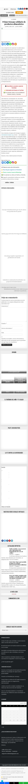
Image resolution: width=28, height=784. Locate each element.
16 (24, 714)
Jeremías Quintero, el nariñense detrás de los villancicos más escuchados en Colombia (13, 692)
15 (21, 714)
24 (3, 720)
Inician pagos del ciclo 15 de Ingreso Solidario (14, 233)
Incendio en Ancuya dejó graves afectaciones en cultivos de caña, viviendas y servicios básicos (13, 652)
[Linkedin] (7, 44)
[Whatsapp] (10, 44)
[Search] (27, 9)
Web (2, 332)
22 (21, 717)
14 (17, 714)
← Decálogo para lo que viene (8, 287)
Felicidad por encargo (13, 676)
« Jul (2, 727)
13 (14, 714)
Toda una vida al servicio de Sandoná (11, 687)
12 (10, 714)
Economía (14, 19)
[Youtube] (25, 9)
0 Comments (17, 554)
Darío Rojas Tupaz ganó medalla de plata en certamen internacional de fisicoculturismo (17, 563)
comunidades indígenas (13, 177)
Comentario (5, 306)
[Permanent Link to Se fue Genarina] (20, 388)
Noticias (14, 9)
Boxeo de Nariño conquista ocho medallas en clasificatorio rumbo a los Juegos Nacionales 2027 (17, 577)
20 (14, 717)
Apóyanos (19, 12)
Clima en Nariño (5, 506)
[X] (14, 783)
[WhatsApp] (23, 783)
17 (3, 717)
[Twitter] (18, 9)
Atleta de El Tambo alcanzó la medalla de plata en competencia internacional (13, 681)
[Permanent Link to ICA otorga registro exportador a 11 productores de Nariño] (14, 245)
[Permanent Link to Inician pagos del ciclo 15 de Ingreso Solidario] (14, 222)
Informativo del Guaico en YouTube (15, 90)
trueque (16, 179)
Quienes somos (10, 12)
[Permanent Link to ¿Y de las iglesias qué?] (14, 364)
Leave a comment (19, 26)
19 (10, 717)
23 (24, 717)
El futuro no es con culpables (7, 381)
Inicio (6, 9)
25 (6, 720)
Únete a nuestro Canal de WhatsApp (12, 172)
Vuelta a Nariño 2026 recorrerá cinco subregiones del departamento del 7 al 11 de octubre (17, 551)
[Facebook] (20, 9)
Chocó (7, 392)
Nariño (22, 177)
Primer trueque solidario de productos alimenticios (14, 23)
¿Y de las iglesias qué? (14, 372)
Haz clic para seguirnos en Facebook (12, 169)
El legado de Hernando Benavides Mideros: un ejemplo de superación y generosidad (13, 671)
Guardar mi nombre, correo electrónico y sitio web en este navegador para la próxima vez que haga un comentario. (13, 340)
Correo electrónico (7, 328)
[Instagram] (22, 9)
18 (6, 717)
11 (6, 714)
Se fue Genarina (20, 392)
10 (3, 714)
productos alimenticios (7, 179)
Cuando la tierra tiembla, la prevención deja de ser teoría (20, 380)
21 (17, 717)
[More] (15, 44)
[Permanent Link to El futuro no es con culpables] (7, 378)
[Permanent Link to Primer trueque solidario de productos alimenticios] (14, 34)
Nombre (4, 323)
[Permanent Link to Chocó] (7, 388)
